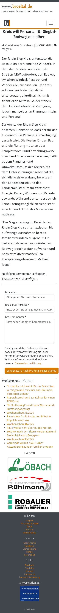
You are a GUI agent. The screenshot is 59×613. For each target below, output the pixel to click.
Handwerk (29, 545)
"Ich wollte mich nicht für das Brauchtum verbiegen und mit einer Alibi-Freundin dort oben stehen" (31, 389)
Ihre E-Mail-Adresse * (17, 304)
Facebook (29, 565)
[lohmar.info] (29, 598)
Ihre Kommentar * (15, 317)
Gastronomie (29, 542)
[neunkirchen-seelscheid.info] (29, 588)
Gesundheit (29, 554)
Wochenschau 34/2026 (20, 424)
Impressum (29, 574)
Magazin (30, 520)
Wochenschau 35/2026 (20, 412)
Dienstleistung (29, 548)
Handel (29, 551)
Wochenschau (29, 532)
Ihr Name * (11, 292)
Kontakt (29, 571)
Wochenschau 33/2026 (20, 439)
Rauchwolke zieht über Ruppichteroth (29, 427)
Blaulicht (29, 529)
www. (17, 7)
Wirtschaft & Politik (29, 523)
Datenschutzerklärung (28, 363)
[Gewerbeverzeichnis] (29, 465)
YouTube (29, 568)
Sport (29, 526)
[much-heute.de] (29, 593)
